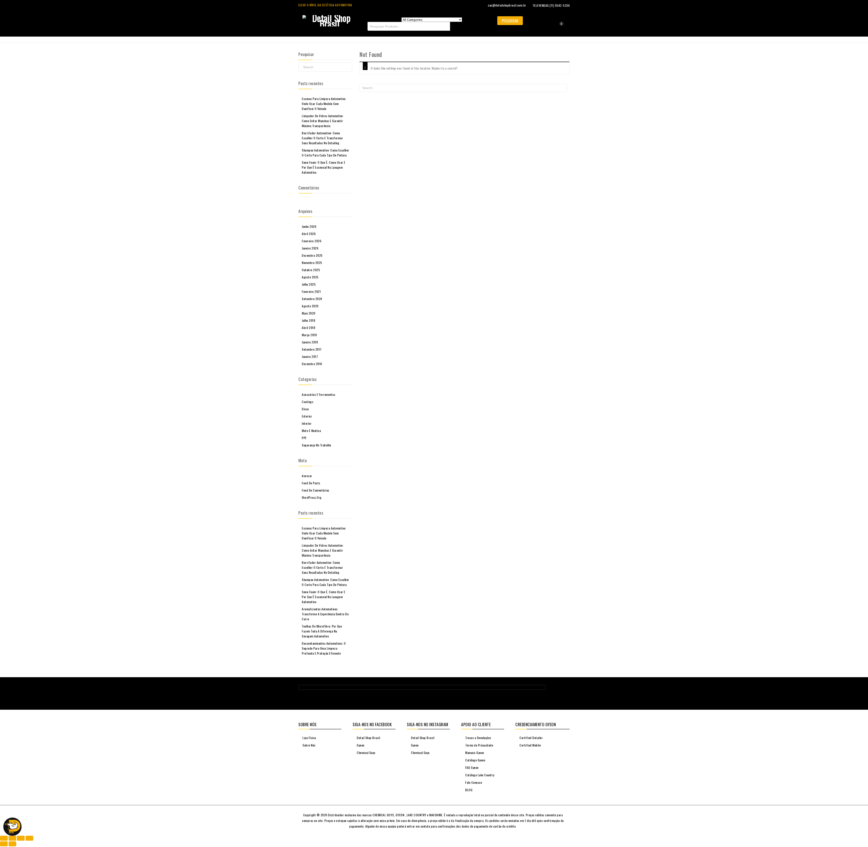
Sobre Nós (309, 745)
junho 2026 (309, 226)
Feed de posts (311, 483)
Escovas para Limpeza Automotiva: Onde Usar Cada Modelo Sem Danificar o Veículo (324, 103)
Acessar (307, 475)
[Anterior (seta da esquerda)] (4, 843)
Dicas (305, 408)
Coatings (307, 401)
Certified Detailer (531, 737)
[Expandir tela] (12, 838)
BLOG (468, 789)
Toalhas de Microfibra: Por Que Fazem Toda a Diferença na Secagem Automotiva (322, 631)
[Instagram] (566, 689)
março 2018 (309, 334)
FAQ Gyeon (472, 767)
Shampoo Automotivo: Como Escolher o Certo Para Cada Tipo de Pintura (325, 152)
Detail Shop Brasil (368, 737)
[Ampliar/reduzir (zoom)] (4, 838)
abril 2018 (308, 327)
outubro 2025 (311, 269)
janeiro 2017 (310, 356)
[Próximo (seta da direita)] (12, 843)
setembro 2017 (312, 349)
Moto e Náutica (311, 430)
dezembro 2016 (312, 363)
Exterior (307, 416)
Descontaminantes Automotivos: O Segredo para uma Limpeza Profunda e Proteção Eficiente (324, 648)
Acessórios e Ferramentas (318, 394)
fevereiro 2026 (311, 240)
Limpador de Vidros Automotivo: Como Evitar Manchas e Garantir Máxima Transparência (322, 120)
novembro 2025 (312, 262)
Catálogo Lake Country (479, 774)
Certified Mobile (530, 745)
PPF (304, 437)
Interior (306, 423)
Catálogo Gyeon (475, 760)
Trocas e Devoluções (478, 737)
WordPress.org (312, 497)
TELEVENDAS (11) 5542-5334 (551, 5)
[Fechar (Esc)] (29, 838)
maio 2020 (308, 313)
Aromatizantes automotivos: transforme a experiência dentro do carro (325, 614)
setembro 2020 (312, 298)
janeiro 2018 (310, 342)
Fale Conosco (473, 782)
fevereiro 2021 (311, 291)
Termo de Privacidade (479, 745)
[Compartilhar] (21, 838)
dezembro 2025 (312, 255)
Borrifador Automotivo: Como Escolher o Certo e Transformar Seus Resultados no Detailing (322, 138)
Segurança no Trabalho (316, 445)
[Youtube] (557, 689)
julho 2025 (309, 284)
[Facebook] (549, 689)
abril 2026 (309, 233)
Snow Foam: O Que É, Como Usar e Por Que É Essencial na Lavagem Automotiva (323, 167)
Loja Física (309, 737)
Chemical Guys (365, 752)
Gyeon (360, 745)
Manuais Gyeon (474, 752)
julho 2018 (308, 320)
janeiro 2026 (310, 248)
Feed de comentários (315, 490)
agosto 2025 (310, 277)
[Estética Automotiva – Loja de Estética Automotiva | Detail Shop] (329, 19)
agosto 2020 (310, 305)
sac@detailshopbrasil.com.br (507, 5)
